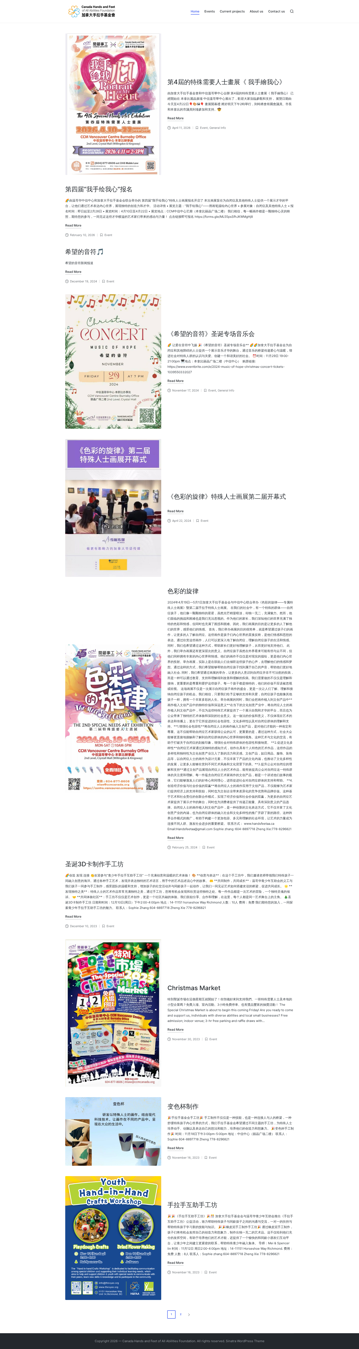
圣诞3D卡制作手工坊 (94, 864)
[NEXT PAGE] (189, 1314)
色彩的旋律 (183, 591)
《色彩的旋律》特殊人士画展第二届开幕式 (226, 496)
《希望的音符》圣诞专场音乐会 (211, 333)
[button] (190, 1314)
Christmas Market (193, 988)
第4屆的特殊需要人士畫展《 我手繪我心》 (226, 82)
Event (204, 127)
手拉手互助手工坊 (192, 1205)
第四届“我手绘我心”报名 (99, 189)
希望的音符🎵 (84, 251)
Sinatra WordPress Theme (245, 1341)
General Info (217, 127)
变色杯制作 (183, 1106)
